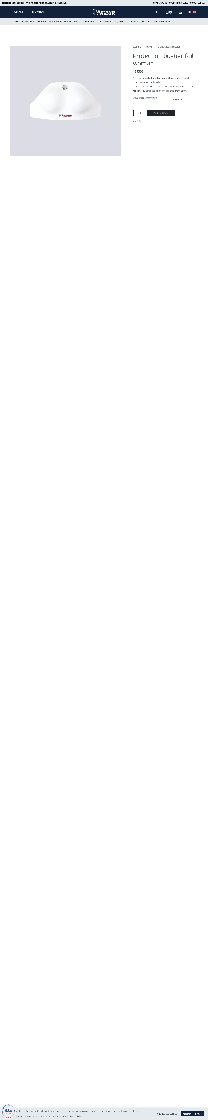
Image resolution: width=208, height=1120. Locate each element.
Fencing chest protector (168, 47)
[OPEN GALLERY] (65, 101)
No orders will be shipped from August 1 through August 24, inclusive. (34, 3)
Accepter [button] (187, 1114)
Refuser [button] (198, 1114)
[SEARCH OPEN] (157, 12)
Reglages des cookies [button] (166, 1113)
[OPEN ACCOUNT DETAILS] (180, 12)
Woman (148, 47)
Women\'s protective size (145, 98)
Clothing (137, 47)
